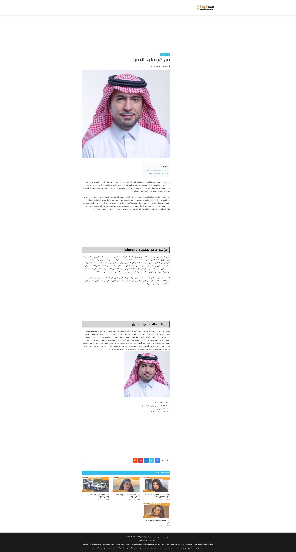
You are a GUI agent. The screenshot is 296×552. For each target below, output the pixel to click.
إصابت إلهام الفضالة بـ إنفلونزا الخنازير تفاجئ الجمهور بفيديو (157, 495)
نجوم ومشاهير (165, 54)
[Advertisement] (148, 33)
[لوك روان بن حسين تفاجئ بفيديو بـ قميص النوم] (126, 484)
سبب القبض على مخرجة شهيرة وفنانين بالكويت (98, 495)
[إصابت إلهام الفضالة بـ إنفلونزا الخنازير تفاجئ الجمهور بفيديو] (156, 484)
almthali (165, 66)
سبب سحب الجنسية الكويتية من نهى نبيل (157, 521)
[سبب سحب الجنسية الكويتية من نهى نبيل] (156, 510)
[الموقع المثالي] (205, 7)
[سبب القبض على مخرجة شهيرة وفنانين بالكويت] (95, 484)
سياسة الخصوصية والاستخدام (148, 540)
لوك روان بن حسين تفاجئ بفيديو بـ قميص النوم (128, 495)
